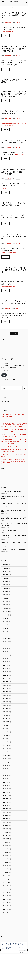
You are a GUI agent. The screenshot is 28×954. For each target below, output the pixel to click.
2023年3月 (5, 665)
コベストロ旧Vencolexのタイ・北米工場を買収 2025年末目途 (14, 536)
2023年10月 (6, 641)
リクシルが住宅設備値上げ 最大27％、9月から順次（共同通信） (13, 15)
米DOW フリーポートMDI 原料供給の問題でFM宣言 (13, 204)
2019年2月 (5, 829)
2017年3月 (5, 906)
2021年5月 (5, 738)
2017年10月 (6, 882)
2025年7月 (5, 585)
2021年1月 (5, 752)
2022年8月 (5, 688)
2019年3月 (5, 825)
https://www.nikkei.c (7, 188)
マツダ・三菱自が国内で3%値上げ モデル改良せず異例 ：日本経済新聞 (13, 171)
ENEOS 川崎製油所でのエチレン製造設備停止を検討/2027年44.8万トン (13, 415)
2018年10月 (6, 842)
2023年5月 (5, 658)
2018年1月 (5, 872)
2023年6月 (5, 655)
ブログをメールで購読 (7, 359)
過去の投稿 (14, 333)
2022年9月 (5, 685)
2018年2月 (5, 869)
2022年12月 (6, 675)
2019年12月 (6, 795)
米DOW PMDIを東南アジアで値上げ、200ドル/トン (13, 504)
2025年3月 (5, 598)
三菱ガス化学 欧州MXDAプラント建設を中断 (13, 549)
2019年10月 (6, 802)
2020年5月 (5, 779)
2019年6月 (5, 815)
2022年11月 (6, 678)
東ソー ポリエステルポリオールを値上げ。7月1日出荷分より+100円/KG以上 (13, 48)
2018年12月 (6, 835)
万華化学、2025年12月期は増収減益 (11, 491)
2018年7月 (5, 852)
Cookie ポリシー (6, 948)
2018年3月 (5, 865)
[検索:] (14, 388)
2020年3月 (5, 785)
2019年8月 (5, 809)
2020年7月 (5, 772)
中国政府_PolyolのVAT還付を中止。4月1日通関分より (13, 497)
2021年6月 (5, 735)
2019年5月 (5, 819)
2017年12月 (6, 875)
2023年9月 (5, 645)
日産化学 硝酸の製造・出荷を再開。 (13, 81)
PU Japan (14, 1)
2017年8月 (5, 889)
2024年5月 (5, 628)
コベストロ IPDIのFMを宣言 (9, 446)
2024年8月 (5, 618)
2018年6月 (5, 855)
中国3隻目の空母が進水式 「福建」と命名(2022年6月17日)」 (13, 141)
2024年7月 (5, 621)
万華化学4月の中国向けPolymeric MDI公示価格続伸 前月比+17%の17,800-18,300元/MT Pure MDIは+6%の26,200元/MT (13, 441)
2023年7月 (5, 652)
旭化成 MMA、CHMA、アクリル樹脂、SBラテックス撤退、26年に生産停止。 (13, 435)
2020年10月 (6, 762)
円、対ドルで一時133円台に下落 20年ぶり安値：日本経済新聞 (13, 269)
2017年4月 (5, 902)
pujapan (18, 22)
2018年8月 (5, 849)
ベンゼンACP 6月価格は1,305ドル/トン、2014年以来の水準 (13, 302)
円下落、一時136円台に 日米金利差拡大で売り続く (13, 112)
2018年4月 (5, 862)
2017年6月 (5, 896)
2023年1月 (5, 672)
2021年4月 (5, 742)
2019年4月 (5, 822)
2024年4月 (5, 631)
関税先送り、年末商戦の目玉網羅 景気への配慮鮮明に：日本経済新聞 (13, 450)
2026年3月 (5, 565)
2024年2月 (5, 635)
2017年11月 (6, 879)
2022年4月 (5, 702)
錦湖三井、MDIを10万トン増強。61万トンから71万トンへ (13, 511)
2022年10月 (6, 682)
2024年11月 (6, 611)
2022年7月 (5, 692)
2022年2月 (5, 708)
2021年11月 (6, 718)
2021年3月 (5, 745)
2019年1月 (5, 832)
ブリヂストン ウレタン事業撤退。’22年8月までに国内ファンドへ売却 (13, 430)
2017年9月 (5, 885)
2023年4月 (5, 662)
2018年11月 (6, 839)
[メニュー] (2, 2)
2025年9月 (5, 578)
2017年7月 (5, 892)
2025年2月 (5, 601)
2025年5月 (5, 591)
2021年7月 (5, 732)
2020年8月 (5, 768)
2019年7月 (5, 812)
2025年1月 (5, 605)
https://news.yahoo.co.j (8, 31)
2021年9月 (5, 725)
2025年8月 (5, 581)
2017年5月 (5, 899)
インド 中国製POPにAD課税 (9, 530)
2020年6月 (5, 775)
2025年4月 (5, 595)
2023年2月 (5, 668)
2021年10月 (6, 722)
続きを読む (4, 36)
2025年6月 (5, 588)
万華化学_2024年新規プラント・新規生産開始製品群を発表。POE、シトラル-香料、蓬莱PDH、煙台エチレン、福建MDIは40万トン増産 (14, 424)
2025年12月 (6, 571)
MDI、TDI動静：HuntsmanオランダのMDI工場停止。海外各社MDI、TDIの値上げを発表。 (13, 517)
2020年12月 (6, 755)
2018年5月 (5, 859)
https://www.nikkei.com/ (8, 286)
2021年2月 (5, 748)
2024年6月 (5, 625)
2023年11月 (6, 638)
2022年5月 (5, 698)
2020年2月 (5, 789)
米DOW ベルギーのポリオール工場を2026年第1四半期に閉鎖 (14, 524)
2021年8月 (5, 728)
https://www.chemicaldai (8, 252)
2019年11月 (6, 799)
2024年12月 (6, 608)
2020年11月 (6, 758)
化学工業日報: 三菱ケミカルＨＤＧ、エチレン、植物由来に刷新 (13, 236)
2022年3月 (5, 705)
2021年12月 (6, 715)
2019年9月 (5, 805)
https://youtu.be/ (20, 154)
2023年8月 (5, 648)
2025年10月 (6, 575)
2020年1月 (5, 792)
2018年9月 (5, 845)
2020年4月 (5, 782)
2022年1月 (5, 712)
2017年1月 (5, 912)
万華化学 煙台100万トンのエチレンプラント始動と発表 (13, 455)
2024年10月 (6, 615)
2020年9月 (5, 765)
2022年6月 (5, 695)
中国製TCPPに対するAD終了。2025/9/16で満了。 (13, 543)
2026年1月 (5, 568)
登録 (4, 375)
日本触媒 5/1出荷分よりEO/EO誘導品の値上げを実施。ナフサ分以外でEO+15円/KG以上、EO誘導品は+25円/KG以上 (13, 461)
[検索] (24, 2)
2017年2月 (5, 909)
